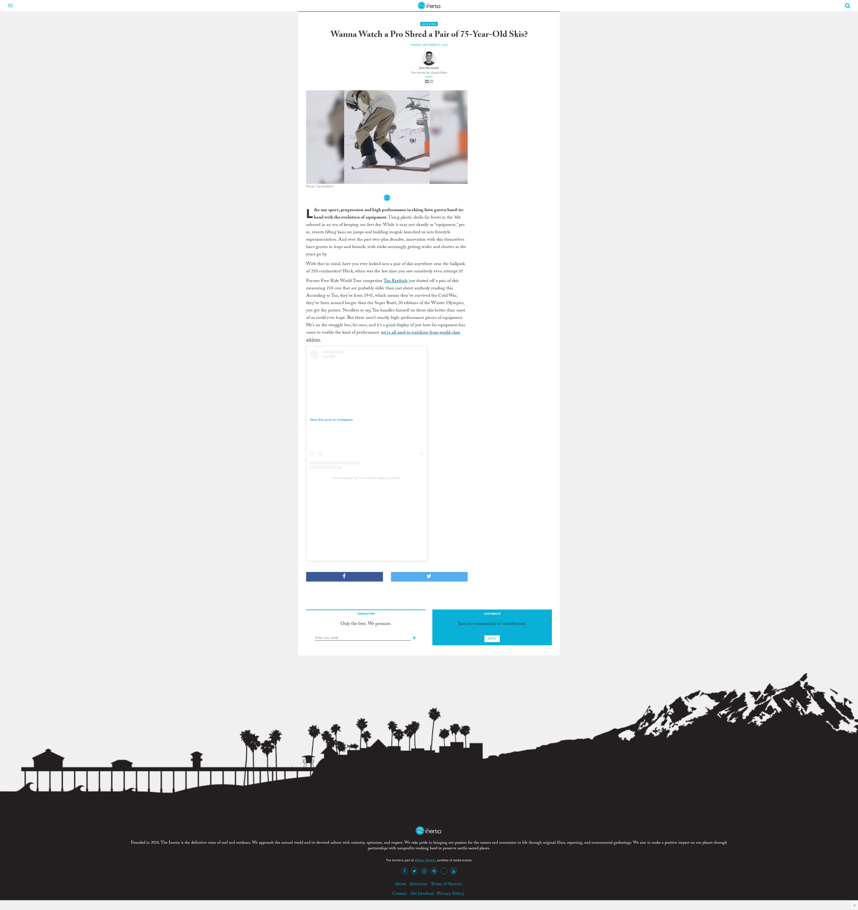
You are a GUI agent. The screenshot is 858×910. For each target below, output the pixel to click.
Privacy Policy (450, 893)
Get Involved (422, 893)
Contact (400, 893)
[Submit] (414, 637)
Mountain (429, 24)
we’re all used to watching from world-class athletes (383, 336)
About (400, 884)
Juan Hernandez (429, 68)
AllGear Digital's (425, 860)
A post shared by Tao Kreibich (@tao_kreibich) (366, 478)
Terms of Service (446, 884)
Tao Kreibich (396, 281)
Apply (492, 639)
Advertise (418, 884)
